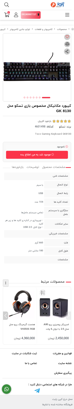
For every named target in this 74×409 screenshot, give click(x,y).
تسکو (62, 127)
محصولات (62, 29)
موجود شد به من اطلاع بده (35, 155)
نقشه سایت (65, 363)
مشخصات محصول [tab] (53, 167)
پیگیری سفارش (63, 373)
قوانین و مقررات (62, 353)
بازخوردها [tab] (18, 167)
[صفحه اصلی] (72, 29)
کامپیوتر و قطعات (43, 29)
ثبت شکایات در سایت (24, 353)
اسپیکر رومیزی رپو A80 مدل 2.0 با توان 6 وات (56, 327)
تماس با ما (31, 363)
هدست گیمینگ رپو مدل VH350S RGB (22, 327)
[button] (68, 315)
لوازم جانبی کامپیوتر (20, 29)
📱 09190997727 (31, 14)
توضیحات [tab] (33, 167)
